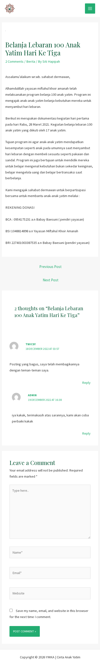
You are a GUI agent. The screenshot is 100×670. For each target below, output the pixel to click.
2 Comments (14, 61)
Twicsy (30, 344)
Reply (86, 382)
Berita (30, 61)
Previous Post (50, 266)
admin (32, 395)
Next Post (50, 280)
